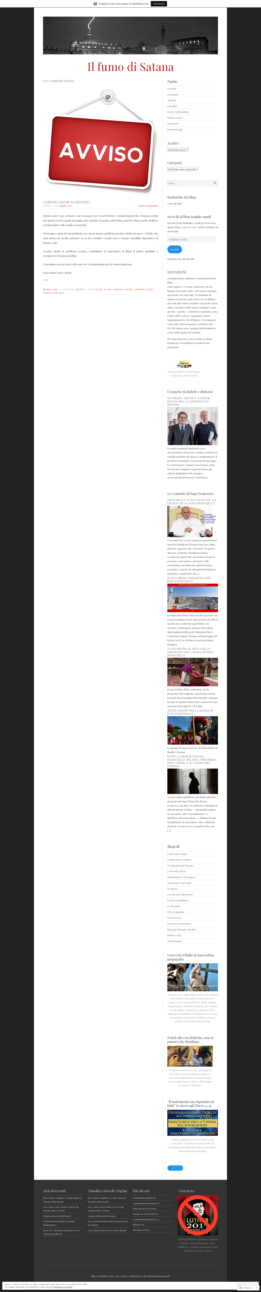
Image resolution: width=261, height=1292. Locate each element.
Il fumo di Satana (130, 66)
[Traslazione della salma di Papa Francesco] (192, 743)
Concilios (172, 106)
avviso (108, 289)
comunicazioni (143, 289)
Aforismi (171, 100)
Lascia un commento (148, 205)
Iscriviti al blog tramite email (189, 216)
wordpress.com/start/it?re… (146, 1213)
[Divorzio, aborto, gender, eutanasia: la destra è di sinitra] (192, 444)
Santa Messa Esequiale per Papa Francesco (189, 579)
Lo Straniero (173, 906)
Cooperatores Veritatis (179, 859)
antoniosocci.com (141, 1229)
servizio (58, 292)
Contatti (171, 88)
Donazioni (172, 94)
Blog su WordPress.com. (102, 1276)
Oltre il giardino (175, 912)
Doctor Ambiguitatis (178, 111)
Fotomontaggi (174, 129)
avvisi (98, 289)
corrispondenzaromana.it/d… (147, 1203)
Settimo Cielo (174, 935)
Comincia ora (159, 4)
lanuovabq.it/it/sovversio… (145, 1208)
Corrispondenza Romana (180, 865)
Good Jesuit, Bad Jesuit (179, 882)
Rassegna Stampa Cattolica (181, 929)
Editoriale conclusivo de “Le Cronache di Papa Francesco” (192, 501)
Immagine (52, 289)
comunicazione (123, 289)
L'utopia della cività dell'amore (102, 1216)
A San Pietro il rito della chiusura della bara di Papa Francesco (190, 652)
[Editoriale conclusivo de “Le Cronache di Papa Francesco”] (192, 536)
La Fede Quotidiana (177, 900)
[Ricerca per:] (192, 183)
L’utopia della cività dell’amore (57, 1216)
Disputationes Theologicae (181, 877)
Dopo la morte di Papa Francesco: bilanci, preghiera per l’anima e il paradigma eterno (192, 761)
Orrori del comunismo (179, 923)
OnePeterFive (174, 917)
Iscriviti (175, 249)
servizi (47, 292)
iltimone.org (138, 1224)
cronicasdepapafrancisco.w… (146, 1219)
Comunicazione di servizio (66, 202)
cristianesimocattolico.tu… (145, 1197)
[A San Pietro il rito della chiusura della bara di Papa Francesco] (192, 685)
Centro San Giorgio (177, 853)
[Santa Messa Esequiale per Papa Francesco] (192, 611)
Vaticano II (173, 123)
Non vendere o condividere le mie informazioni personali (142, 1276)
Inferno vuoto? (175, 117)
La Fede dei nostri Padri (180, 894)
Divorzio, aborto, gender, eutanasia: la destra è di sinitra (189, 401)
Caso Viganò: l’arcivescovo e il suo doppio (107, 1230)
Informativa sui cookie (63, 1287)
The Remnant (174, 941)
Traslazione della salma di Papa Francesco (190, 712)
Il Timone (172, 888)
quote (80, 289)
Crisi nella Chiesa (176, 871)
